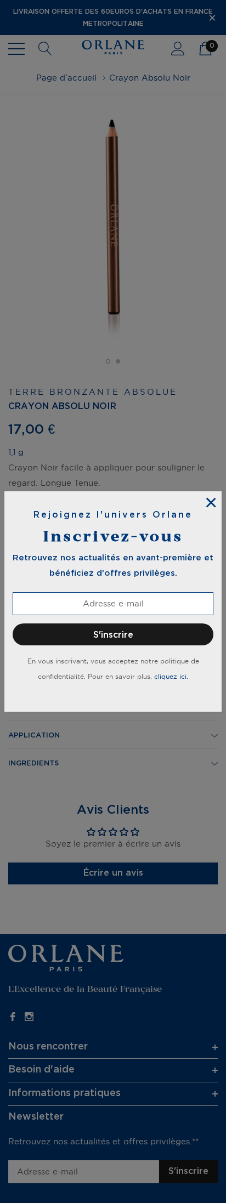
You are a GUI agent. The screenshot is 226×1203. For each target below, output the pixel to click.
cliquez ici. (171, 676)
